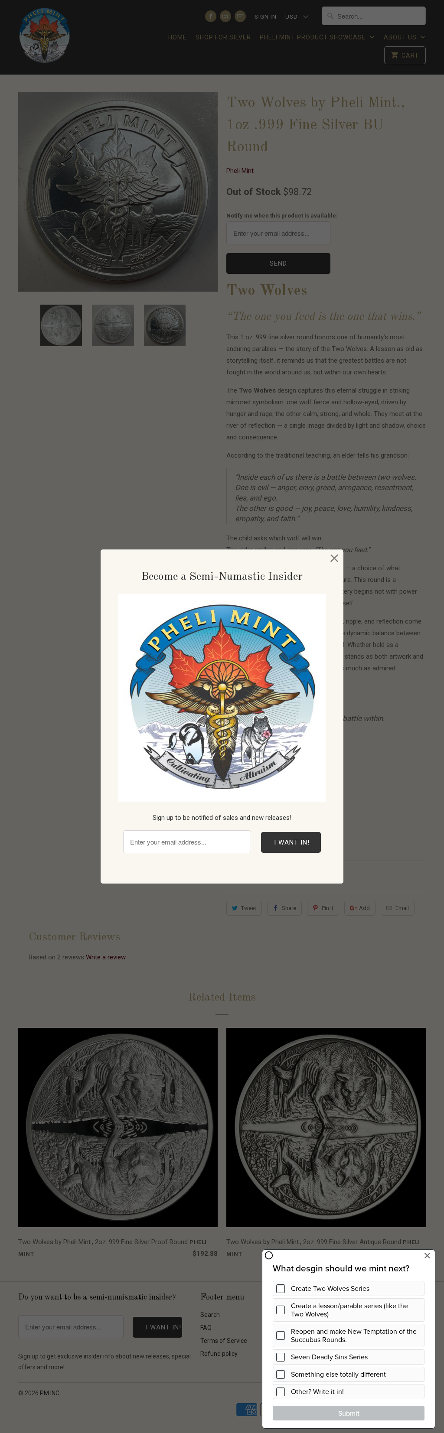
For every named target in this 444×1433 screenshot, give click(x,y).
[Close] (334, 558)
